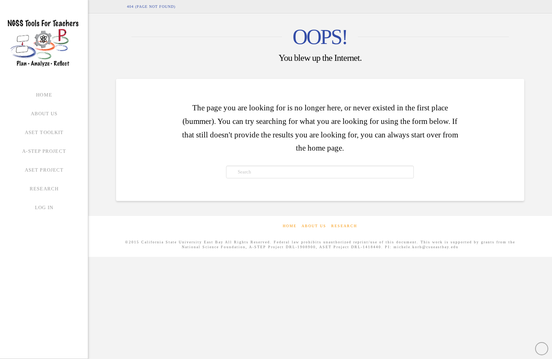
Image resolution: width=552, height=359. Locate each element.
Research (344, 226)
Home (290, 226)
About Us (314, 226)
